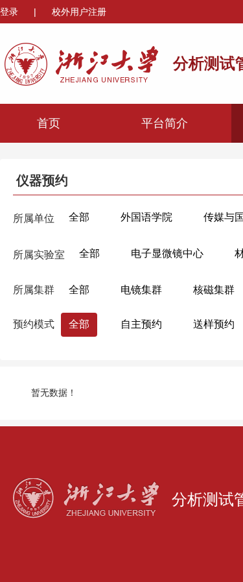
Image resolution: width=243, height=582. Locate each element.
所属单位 (33, 218)
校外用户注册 (79, 11)
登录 (10, 11)
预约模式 (33, 324)
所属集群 (33, 289)
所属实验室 (39, 254)
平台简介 (164, 123)
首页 (48, 123)
